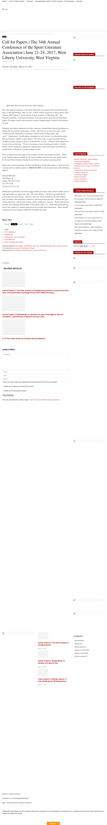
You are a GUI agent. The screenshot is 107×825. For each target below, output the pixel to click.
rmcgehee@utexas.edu (10, 186)
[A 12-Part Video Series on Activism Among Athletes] (13, 334)
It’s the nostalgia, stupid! (82, 205)
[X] (99, 4)
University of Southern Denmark (85, 170)
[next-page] (2, 342)
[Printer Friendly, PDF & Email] (35, 215)
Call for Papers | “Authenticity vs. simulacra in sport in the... (51, 662)
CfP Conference (9, 232)
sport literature (9, 239)
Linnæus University (81, 172)
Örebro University (80, 181)
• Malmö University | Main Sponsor (85, 159)
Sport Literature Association (13, 242)
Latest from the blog (84, 191)
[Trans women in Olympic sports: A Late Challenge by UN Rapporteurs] (43, 675)
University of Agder (81, 175)
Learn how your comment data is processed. (44, 400)
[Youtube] (103, 4)
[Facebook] (94, 4)
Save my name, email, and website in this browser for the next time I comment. (30, 382)
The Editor (5, 263)
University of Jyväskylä (82, 161)
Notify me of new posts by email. (15, 391)
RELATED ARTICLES (13, 268)
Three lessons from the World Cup (85, 211)
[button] (4, 4)
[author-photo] (7, 261)
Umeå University (80, 177)
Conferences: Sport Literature (14, 237)
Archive (76, 246)
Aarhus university (80, 179)
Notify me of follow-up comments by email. (18, 386)
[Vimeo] (101, 4)
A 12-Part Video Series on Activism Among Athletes (24, 338)
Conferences (8, 234)
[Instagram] (96, 4)
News (9, 34)
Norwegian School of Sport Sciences (86, 164)
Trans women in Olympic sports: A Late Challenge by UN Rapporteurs (52, 680)
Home (4, 34)
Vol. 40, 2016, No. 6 (28, 250)
